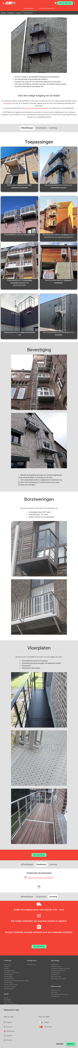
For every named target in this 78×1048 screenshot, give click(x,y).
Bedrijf (6, 998)
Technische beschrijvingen (59, 994)
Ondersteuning (55, 990)
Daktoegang (8, 332)
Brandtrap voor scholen (58, 978)
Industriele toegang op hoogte (60, 968)
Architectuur (55, 974)
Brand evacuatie (56, 966)
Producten (11, 13)
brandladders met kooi (58, 187)
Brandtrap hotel (56, 976)
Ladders (18, 13)
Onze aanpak (8, 1002)
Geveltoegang (55, 972)
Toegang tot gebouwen (58, 970)
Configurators (31, 964)
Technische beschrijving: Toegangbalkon (41, 877)
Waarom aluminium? (10, 1004)
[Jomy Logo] (10, 3)
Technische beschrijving (46, 8)
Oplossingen (55, 964)
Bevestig (70, 1044)
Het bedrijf (7, 1000)
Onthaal (3, 13)
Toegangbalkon (29, 8)
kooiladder (65, 234)
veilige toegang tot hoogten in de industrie (34, 108)
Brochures (54, 992)
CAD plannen (55, 996)
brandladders (7, 103)
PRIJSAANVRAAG (39, 855)
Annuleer (59, 1044)
